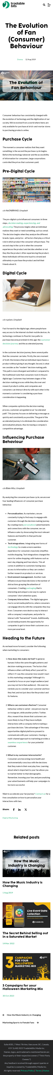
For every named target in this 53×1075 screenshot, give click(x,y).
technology (13, 547)
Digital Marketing (10, 818)
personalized (29, 524)
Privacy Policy (27, 1070)
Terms (39, 1070)
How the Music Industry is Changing (24, 1015)
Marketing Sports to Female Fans (18, 1022)
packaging (31, 588)
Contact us (40, 793)
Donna (20, 59)
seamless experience (18, 742)
